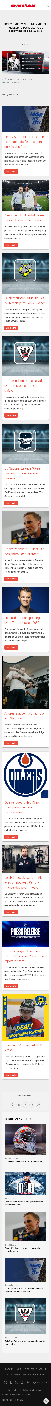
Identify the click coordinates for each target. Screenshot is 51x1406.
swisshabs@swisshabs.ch (21, 1394)
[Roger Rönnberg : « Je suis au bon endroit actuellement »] (25, 1226)
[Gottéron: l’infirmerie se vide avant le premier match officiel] (25, 1316)
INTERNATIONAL (13, 1374)
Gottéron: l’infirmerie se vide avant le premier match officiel (25, 1343)
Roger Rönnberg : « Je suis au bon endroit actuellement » (23, 1250)
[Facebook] (19, 1105)
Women (42, 1369)
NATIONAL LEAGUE (13, 1369)
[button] (4, 5)
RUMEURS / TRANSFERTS (33, 1374)
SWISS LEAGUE (30, 1369)
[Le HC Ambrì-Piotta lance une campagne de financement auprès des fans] (25, 1269)
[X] (25, 1105)
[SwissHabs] (23, 5)
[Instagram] (32, 1105)
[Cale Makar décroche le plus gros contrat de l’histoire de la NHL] (25, 1183)
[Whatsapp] (12, 1105)
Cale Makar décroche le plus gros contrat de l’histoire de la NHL (24, 1203)
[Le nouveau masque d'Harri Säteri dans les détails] (25, 1139)
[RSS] (38, 1105)
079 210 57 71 (22, 1399)
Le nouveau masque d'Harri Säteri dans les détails (24, 1163)
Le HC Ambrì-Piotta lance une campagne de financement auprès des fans (24, 1290)
